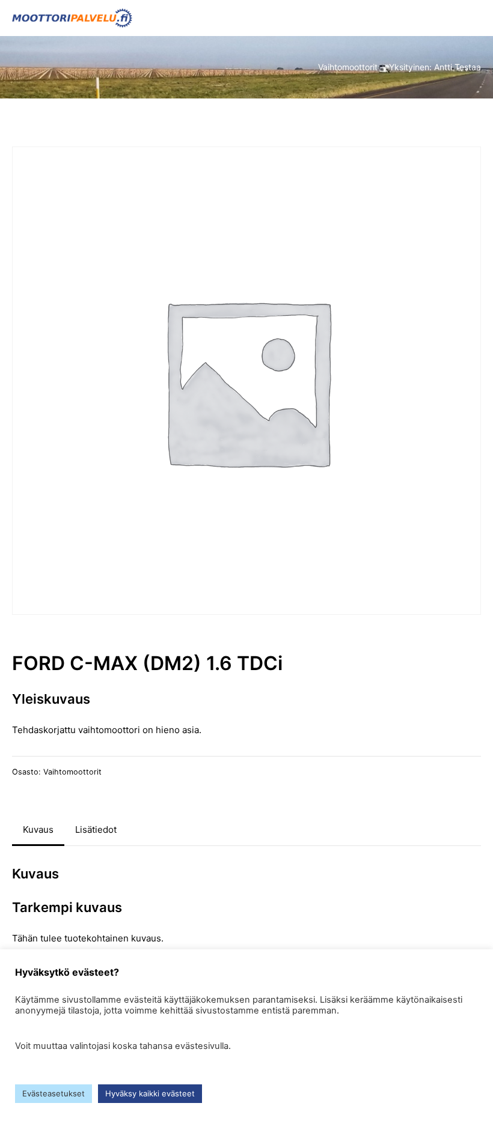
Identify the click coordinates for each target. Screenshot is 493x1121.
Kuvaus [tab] (38, 829)
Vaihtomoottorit (72, 771)
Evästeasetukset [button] (53, 1093)
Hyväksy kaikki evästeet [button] (150, 1093)
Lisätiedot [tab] (96, 829)
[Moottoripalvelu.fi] (72, 18)
